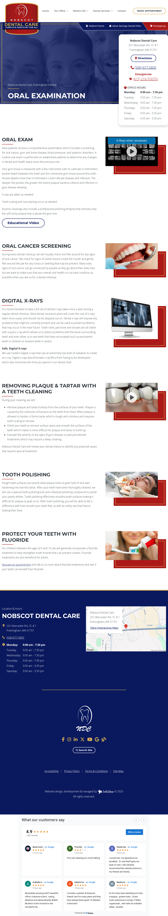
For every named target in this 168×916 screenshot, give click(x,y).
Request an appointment (16, 564)
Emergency (159, 26)
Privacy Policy (72, 771)
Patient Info (79, 11)
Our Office (60, 11)
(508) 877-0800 (145, 67)
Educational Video (23, 223)
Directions (144, 58)
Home (45, 11)
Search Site (85, 750)
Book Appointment (149, 11)
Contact (121, 11)
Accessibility (51, 771)
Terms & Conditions (96, 771)
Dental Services (102, 11)
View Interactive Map (104, 627)
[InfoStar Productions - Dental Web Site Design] (106, 791)
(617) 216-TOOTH (145, 79)
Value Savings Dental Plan (126, 26)
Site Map (118, 771)
